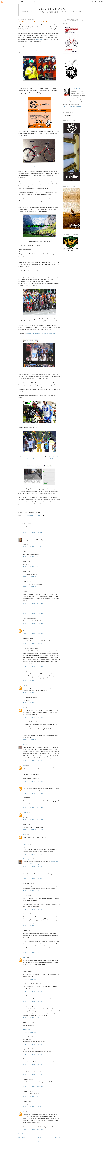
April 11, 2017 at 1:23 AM (32, 1107)
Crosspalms (26, 844)
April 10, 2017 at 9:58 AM (32, 547)
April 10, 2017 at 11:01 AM (33, 623)
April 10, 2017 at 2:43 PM (32, 926)
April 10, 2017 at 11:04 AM (33, 633)
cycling (26, 517)
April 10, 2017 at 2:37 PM (32, 909)
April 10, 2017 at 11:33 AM (33, 693)
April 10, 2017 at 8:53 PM (32, 1054)
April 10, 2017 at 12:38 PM (33, 830)
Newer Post (21, 1137)
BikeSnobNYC (77, 88)
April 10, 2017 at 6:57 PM (32, 991)
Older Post (57, 1137)
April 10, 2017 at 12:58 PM (33, 840)
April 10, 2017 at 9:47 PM (32, 1074)
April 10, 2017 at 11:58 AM (33, 793)
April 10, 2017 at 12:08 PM (33, 820)
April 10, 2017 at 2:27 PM (32, 891)
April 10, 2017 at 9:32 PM (32, 1064)
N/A (24, 685)
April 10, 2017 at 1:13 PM (32, 854)
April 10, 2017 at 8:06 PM (32, 1018)
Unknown (25, 628)
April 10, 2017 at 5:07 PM (32, 967)
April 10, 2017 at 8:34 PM (32, 1032)
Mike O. (25, 537)
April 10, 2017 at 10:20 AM (33, 567)
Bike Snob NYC (52, 8)
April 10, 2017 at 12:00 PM (33, 808)
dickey (25, 834)
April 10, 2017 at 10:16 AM (33, 557)
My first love (26, 1029)
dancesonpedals (27, 859)
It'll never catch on (39, 167)
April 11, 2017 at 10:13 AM (33, 1129)
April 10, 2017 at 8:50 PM (32, 1044)
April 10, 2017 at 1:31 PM (32, 866)
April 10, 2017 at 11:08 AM (33, 643)
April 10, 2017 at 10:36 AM (33, 587)
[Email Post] (43, 515)
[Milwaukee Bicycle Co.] (71, 228)
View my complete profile (72, 106)
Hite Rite (28, 801)
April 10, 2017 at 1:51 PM (32, 878)
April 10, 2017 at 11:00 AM (33, 613)
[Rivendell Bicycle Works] (71, 181)
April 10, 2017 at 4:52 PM (32, 953)
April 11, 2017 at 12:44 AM (33, 1097)
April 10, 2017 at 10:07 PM (33, 1086)
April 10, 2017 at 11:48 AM (33, 740)
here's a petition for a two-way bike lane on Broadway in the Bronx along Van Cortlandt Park (39, 459)
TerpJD (25, 957)
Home (39, 1137)
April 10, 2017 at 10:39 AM (33, 603)
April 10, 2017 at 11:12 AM (33, 666)
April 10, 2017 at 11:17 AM (33, 681)
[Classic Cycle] (70, 251)
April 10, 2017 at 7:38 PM (32, 1001)
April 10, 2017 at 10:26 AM (33, 577)
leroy (24, 765)
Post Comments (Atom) (32, 1141)
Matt (24, 744)
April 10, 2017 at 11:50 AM (33, 781)
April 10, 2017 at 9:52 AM (32, 532)
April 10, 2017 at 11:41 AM (33, 717)
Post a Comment (22, 1134)
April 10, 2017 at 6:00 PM (32, 979)
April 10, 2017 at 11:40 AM (33, 703)
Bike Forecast (39, 39)
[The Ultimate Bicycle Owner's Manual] (71, 53)
